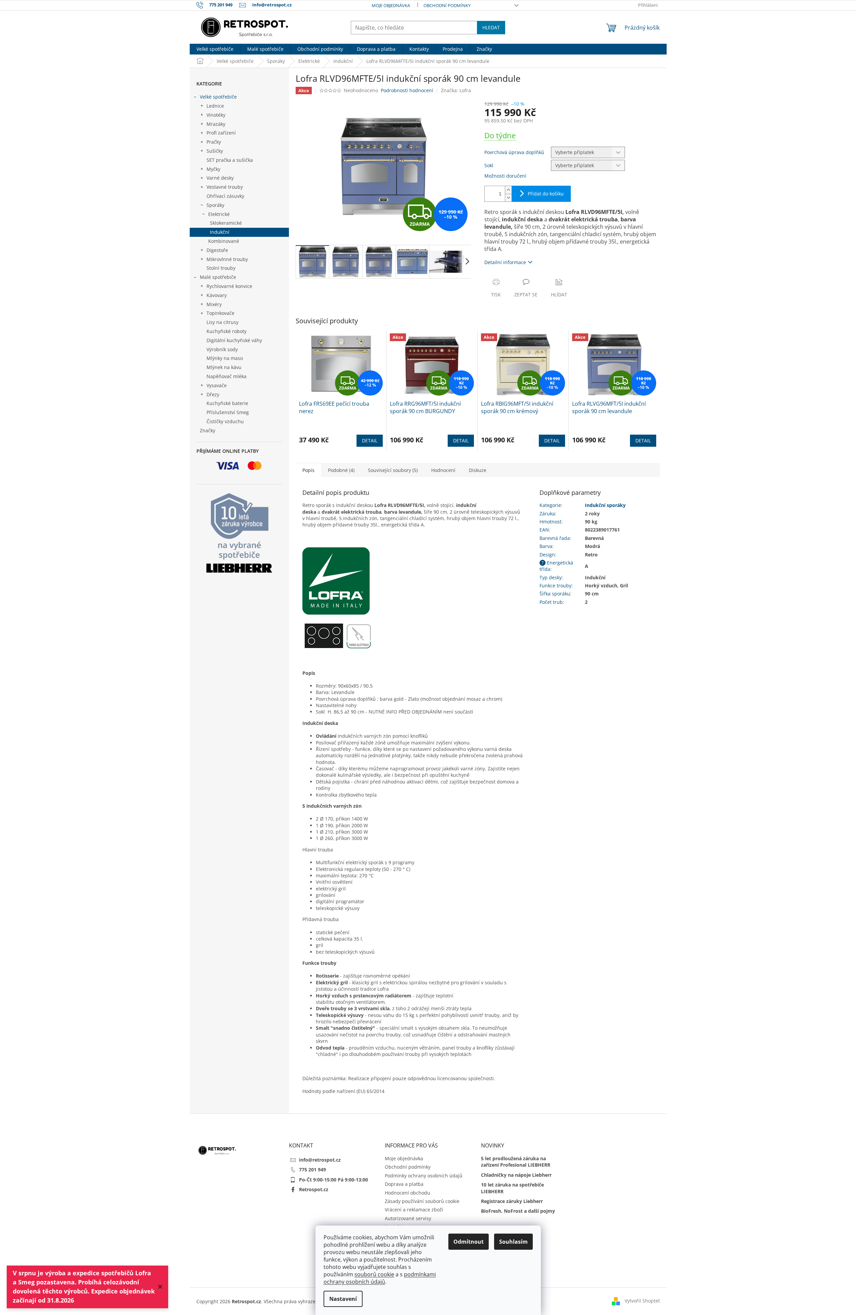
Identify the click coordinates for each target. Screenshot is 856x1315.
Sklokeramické (226, 223)
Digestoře (217, 250)
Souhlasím (513, 1241)
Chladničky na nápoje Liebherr (516, 1175)
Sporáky (215, 205)
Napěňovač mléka (227, 376)
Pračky (214, 142)
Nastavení (343, 1299)
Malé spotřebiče (218, 277)
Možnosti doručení (505, 176)
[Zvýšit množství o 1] (508, 190)
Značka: (456, 90)
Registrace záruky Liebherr (512, 1201)
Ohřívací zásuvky (225, 196)
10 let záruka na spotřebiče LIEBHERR (512, 1187)
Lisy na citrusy (222, 322)
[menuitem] (215, 49)
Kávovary (217, 295)
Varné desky (220, 178)
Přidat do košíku (546, 193)
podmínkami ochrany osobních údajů (380, 1278)
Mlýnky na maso (225, 358)
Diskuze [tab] (477, 470)
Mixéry (214, 304)
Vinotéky (216, 115)
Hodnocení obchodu (407, 1193)
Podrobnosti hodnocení (407, 90)
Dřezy (213, 394)
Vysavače (217, 385)
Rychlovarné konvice (229, 286)
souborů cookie (374, 1274)
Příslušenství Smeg (228, 412)
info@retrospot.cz (320, 1160)
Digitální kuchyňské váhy (234, 340)
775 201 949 (312, 1169)
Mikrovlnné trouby (227, 259)
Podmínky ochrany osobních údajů (423, 1175)
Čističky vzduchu (225, 421)
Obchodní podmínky (447, 5)
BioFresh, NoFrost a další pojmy (518, 1211)
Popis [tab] (308, 470)
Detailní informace (505, 262)
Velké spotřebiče (218, 97)
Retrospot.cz (313, 1189)
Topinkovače (220, 313)
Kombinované (223, 241)
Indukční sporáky (605, 505)
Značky (207, 430)
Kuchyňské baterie (227, 403)
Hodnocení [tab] (443, 470)
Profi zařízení (221, 133)
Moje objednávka (391, 5)
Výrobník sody (222, 349)
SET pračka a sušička (230, 160)
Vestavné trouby (225, 187)
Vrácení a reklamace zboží (414, 1209)
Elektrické (219, 214)
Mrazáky (216, 124)
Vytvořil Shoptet (642, 1301)
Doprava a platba (404, 1184)
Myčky (213, 169)
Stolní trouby (221, 268)
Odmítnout (468, 1241)
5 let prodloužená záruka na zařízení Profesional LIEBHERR (515, 1161)
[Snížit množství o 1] (508, 198)
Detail (369, 440)
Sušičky (215, 151)
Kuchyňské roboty (227, 331)
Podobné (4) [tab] (341, 470)
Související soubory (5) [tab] (393, 470)
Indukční (219, 232)
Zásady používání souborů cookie (422, 1201)
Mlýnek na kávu (224, 367)
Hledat (491, 27)
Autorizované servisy (408, 1218)
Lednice (215, 106)
